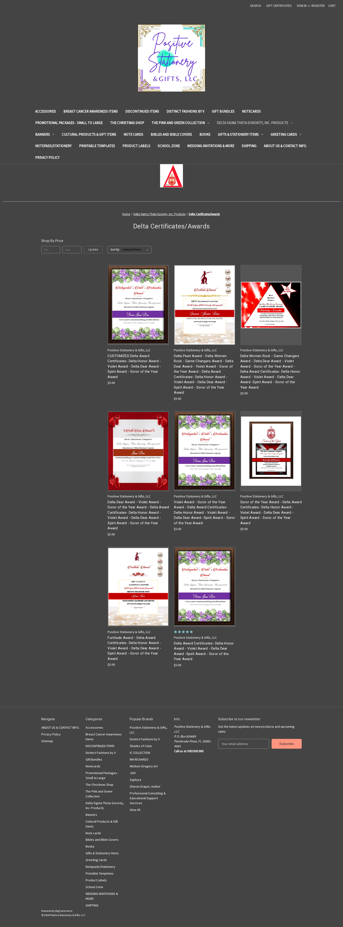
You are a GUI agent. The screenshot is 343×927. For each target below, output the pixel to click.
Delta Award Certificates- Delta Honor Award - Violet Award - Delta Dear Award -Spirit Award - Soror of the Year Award (204, 651)
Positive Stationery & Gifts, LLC (148, 729)
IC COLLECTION (140, 753)
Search (255, 5)
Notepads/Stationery (53, 146)
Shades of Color (141, 746)
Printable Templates (97, 146)
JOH (133, 773)
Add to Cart (204, 313)
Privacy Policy (47, 157)
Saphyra (135, 780)
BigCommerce (63, 911)
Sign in (302, 5)
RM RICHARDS (139, 759)
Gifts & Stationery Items (238, 134)
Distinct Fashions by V (185, 111)
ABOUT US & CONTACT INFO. (285, 146)
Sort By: (115, 250)
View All (135, 810)
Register (318, 5)
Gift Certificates (279, 5)
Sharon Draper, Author (145, 786)
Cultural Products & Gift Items (89, 134)
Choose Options (138, 313)
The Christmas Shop (127, 123)
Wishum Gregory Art (144, 766)
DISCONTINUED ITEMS (142, 111)
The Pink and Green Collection (178, 123)
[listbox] (136, 249)
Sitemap (47, 741)
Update (93, 249)
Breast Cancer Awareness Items (90, 111)
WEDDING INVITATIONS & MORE (210, 146)
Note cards (133, 134)
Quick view (134, 296)
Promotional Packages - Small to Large (69, 123)
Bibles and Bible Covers (171, 134)
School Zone (169, 146)
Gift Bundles (223, 111)
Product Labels (136, 146)
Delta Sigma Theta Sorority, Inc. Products (252, 123)
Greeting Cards (284, 134)
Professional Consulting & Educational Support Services (148, 798)
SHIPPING (249, 146)
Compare (136, 305)
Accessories (45, 111)
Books (205, 134)
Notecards (251, 111)
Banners (42, 134)
